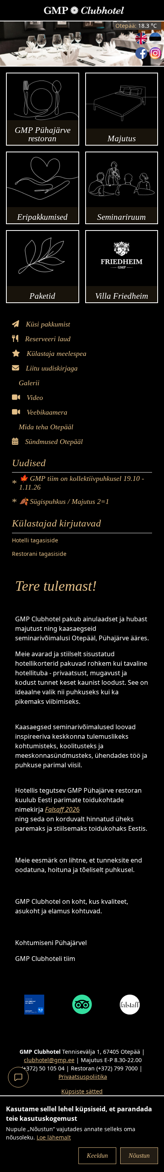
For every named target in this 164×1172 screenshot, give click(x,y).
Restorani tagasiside (39, 553)
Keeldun (97, 1155)
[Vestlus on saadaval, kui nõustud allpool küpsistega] (18, 1077)
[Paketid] (42, 266)
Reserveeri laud (46, 339)
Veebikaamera (46, 412)
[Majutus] (122, 109)
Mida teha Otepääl (45, 427)
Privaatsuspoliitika (83, 1076)
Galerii (28, 383)
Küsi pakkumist (47, 324)
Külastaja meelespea (55, 353)
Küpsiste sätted (82, 1091)
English (141, 38)
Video (34, 398)
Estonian (155, 38)
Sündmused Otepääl (53, 442)
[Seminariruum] (122, 188)
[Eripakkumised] (42, 188)
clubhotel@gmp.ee (49, 1060)
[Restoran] (42, 109)
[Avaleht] (84, 10)
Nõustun (139, 1155)
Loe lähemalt (54, 1137)
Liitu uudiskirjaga (51, 368)
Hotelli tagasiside (35, 540)
